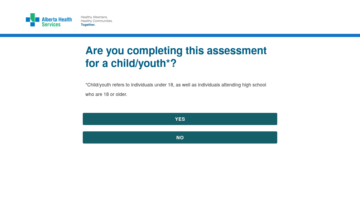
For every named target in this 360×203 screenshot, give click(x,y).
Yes (180, 119)
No (180, 137)
